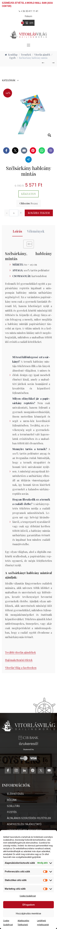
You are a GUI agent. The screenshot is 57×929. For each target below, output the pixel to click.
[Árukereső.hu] (28, 744)
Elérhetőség (15, 793)
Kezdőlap (13, 54)
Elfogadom (28, 904)
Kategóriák (8, 80)
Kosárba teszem (39, 212)
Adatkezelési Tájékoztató (24, 824)
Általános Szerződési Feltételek (29, 818)
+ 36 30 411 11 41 (29, 11)
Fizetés (12, 812)
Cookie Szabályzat (28, 896)
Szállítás (13, 806)
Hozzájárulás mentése (28, 913)
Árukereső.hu (28, 749)
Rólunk (12, 799)
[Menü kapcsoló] (28, 45)
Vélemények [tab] (35, 231)
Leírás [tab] (17, 231)
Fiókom (28, 16)
